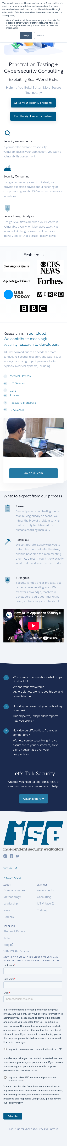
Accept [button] (26, 35)
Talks (6, 938)
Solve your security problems (33, 102)
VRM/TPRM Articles (16, 951)
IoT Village (44, 903)
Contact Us (10, 868)
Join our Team (33, 473)
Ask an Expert (32, 798)
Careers (8, 917)
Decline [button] (40, 35)
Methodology (12, 897)
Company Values (14, 890)
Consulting (44, 897)
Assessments (45, 890)
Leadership (10, 903)
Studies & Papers (14, 931)
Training (42, 910)
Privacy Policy (12, 878)
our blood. (38, 333)
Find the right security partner (33, 116)
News (6, 910)
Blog (6, 944)
